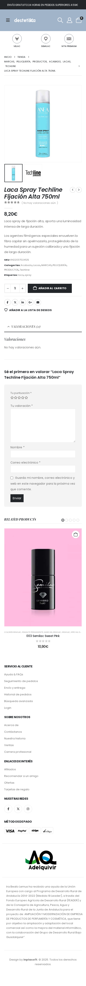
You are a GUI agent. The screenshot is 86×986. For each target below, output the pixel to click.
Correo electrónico (25, 462)
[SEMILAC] (46, 38)
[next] (79, 190)
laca (21, 275)
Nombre (17, 447)
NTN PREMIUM (69, 46)
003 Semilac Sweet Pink (42, 636)
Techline (24, 269)
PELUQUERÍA (60, 265)
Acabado (26, 265)
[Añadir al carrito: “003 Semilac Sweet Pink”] (76, 534)
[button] (60, 20)
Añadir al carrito (52, 288)
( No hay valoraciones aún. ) (40, 203)
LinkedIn (22, 302)
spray (28, 275)
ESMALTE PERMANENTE (32, 632)
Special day (76, 632)
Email (37, 302)
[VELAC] (17, 38)
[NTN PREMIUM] (69, 38)
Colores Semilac (12, 632)
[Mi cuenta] (69, 20)
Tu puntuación (21, 393)
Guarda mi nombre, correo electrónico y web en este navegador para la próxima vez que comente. (42, 483)
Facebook (7, 302)
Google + (30, 302)
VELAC (17, 46)
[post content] (43, 577)
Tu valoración (21, 406)
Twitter (15, 302)
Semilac (66, 632)
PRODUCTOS (11, 269)
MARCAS (46, 265)
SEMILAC (45, 46)
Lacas (36, 265)
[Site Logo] (25, 20)
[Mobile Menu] (9, 20)
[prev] (73, 190)
